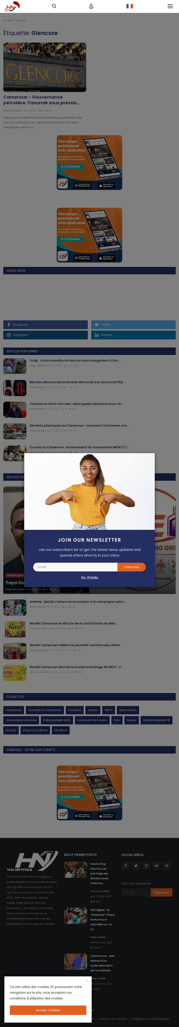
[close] (87, 981)
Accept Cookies (48, 1010)
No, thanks (89, 577)
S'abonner (131, 567)
